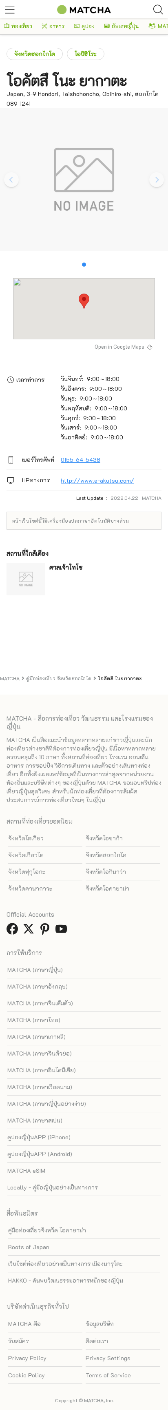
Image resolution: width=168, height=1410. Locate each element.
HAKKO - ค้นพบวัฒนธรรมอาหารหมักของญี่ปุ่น (65, 1280)
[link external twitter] (30, 931)
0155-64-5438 (80, 459)
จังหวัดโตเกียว (26, 838)
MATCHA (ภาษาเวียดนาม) (39, 1087)
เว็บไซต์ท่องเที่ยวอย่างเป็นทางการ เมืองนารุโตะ (65, 1263)
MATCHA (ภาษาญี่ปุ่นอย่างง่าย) (46, 1103)
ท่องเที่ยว (21, 25)
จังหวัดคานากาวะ (30, 888)
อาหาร (56, 25)
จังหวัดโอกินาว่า (106, 871)
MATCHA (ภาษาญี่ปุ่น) (35, 969)
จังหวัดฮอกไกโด (34, 54)
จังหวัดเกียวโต (26, 855)
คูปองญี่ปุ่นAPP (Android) (39, 1154)
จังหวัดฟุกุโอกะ (26, 871)
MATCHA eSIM (26, 1170)
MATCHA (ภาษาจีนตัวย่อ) (39, 1053)
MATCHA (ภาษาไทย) (33, 1020)
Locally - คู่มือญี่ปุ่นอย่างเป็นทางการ (52, 1187)
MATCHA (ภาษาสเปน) (34, 1120)
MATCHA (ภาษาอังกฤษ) (37, 986)
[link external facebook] (14, 931)
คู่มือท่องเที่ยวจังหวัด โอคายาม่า (47, 1230)
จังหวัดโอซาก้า (104, 838)
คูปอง (88, 25)
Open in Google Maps (119, 346)
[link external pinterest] (46, 931)
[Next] (156, 179)
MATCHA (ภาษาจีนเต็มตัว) (40, 1003)
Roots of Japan (28, 1247)
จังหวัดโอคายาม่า (107, 888)
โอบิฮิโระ (86, 54)
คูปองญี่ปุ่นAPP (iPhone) (39, 1137)
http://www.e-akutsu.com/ (97, 480)
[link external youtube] (62, 931)
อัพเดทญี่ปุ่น (125, 25)
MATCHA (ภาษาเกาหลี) (36, 1036)
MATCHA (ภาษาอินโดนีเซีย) (41, 1070)
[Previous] (11, 179)
